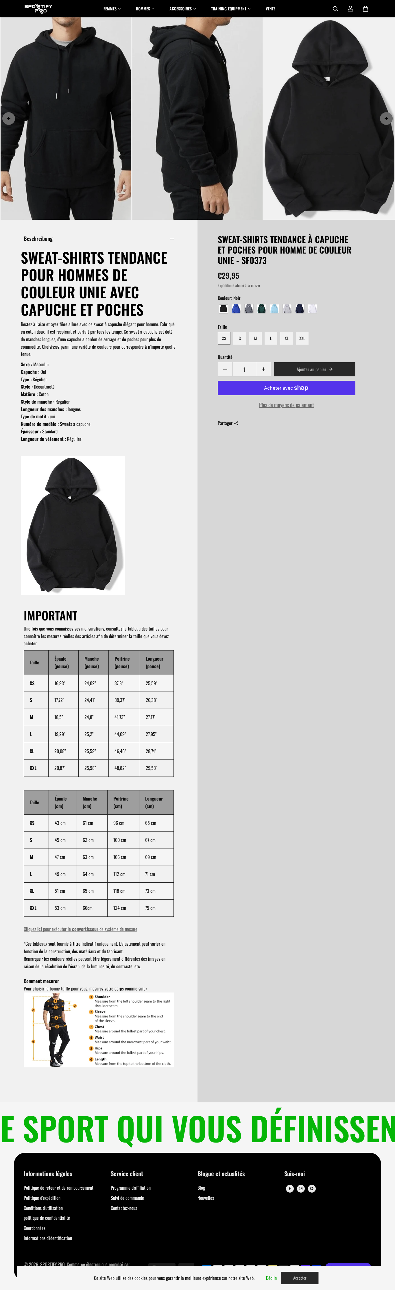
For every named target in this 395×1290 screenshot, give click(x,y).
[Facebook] (289, 1188)
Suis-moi (294, 1174)
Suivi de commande (127, 1197)
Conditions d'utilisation (43, 1207)
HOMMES (143, 8)
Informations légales (48, 1174)
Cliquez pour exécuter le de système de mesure (80, 928)
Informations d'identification (48, 1237)
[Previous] (8, 118)
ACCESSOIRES (180, 8)
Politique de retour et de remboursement (58, 1187)
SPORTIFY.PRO (52, 1264)
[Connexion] (350, 8)
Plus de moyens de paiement (286, 405)
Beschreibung (38, 238)
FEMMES (110, 8)
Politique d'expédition (42, 1197)
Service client (127, 1174)
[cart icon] (365, 8)
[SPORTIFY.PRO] (38, 8)
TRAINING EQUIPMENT (228, 8)
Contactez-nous (124, 1207)
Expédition (225, 285)
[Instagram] (300, 1188)
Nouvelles (206, 1197)
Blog (201, 1187)
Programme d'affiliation (131, 1187)
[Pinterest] (311, 1188)
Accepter (300, 1278)
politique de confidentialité (47, 1217)
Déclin (271, 1277)
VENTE (270, 8)
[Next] (386, 118)
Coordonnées (34, 1227)
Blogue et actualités (221, 1174)
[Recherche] (335, 8)
